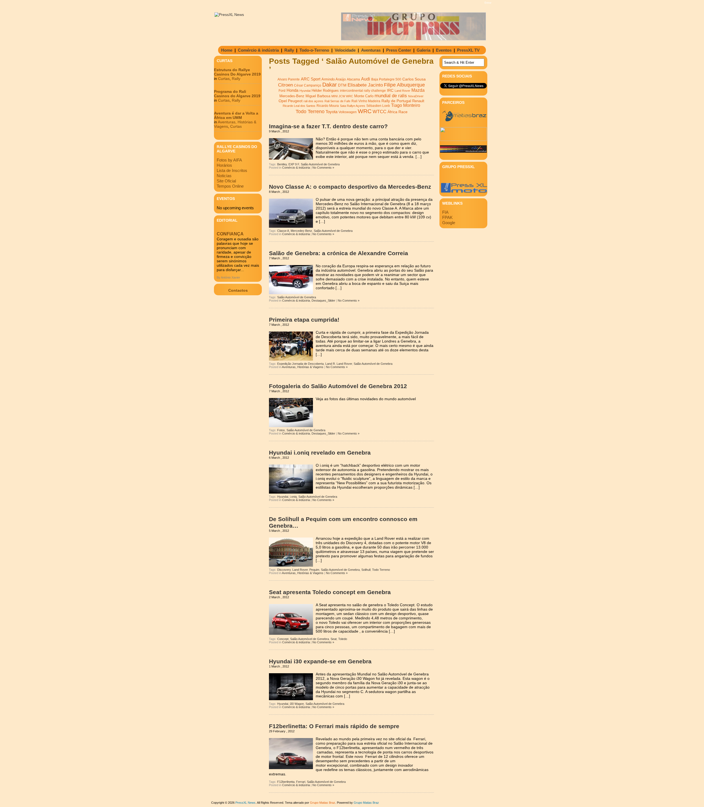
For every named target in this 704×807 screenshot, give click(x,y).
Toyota (331, 111)
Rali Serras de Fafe (337, 101)
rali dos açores (313, 101)
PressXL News (245, 802)
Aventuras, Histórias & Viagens (302, 367)
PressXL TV (468, 50)
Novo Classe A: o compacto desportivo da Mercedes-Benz (350, 186)
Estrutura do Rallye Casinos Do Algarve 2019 (237, 72)
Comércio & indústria (258, 50)
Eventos (444, 50)
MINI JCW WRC (342, 96)
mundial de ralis (391, 95)
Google (448, 222)
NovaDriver (416, 96)
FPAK (447, 217)
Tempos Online (230, 186)
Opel (283, 101)
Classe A (283, 230)
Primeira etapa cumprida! (304, 319)
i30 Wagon (297, 703)
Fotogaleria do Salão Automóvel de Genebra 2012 (338, 386)
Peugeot (295, 101)
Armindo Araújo (333, 79)
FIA (445, 212)
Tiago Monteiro (405, 105)
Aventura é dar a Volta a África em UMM (236, 115)
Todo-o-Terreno (314, 50)
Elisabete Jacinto (365, 85)
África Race (397, 112)
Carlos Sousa (414, 79)
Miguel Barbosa (318, 96)
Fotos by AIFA (229, 160)
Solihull (365, 569)
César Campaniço (307, 85)
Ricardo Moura (328, 106)
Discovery (284, 569)
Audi (365, 78)
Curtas (224, 78)
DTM (342, 85)
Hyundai (304, 90)
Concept (282, 639)
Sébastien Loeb (378, 105)
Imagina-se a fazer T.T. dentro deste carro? (328, 126)
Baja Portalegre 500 (386, 79)
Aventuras (371, 50)
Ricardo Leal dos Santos (299, 105)
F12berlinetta (286, 781)
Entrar (488, 2)
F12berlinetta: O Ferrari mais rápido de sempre (334, 726)
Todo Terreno (310, 111)
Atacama (353, 79)
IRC (390, 90)
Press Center (398, 50)
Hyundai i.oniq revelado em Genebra (320, 452)
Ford (282, 91)
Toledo (342, 639)
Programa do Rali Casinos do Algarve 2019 (237, 93)
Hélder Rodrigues (325, 90)
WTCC (379, 111)
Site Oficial (226, 181)
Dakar (329, 85)
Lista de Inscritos (232, 170)
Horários (224, 165)
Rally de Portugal (396, 101)
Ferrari (300, 781)
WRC (365, 111)
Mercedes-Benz (291, 96)
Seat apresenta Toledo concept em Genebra (330, 592)
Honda (292, 90)
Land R (330, 363)
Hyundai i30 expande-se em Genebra (320, 661)
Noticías (224, 175)
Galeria (423, 50)
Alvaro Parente (288, 79)
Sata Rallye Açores (352, 105)
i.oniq (293, 496)
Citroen (285, 85)
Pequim (314, 569)
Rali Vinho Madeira (365, 101)
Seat (334, 639)
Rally (289, 50)
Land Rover (402, 90)
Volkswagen (348, 112)
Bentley (282, 164)
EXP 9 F (293, 164)
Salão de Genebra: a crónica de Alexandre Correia (338, 253)
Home (226, 50)
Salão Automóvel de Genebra (320, 164)
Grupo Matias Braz (366, 802)
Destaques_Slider (323, 300)
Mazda (418, 90)
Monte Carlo (363, 96)
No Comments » (323, 167)
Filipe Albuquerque (404, 85)
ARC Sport (310, 79)
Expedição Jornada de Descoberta (300, 363)
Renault (418, 101)
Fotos (281, 430)
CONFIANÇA (230, 234)
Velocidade (345, 50)
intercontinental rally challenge (363, 90)
